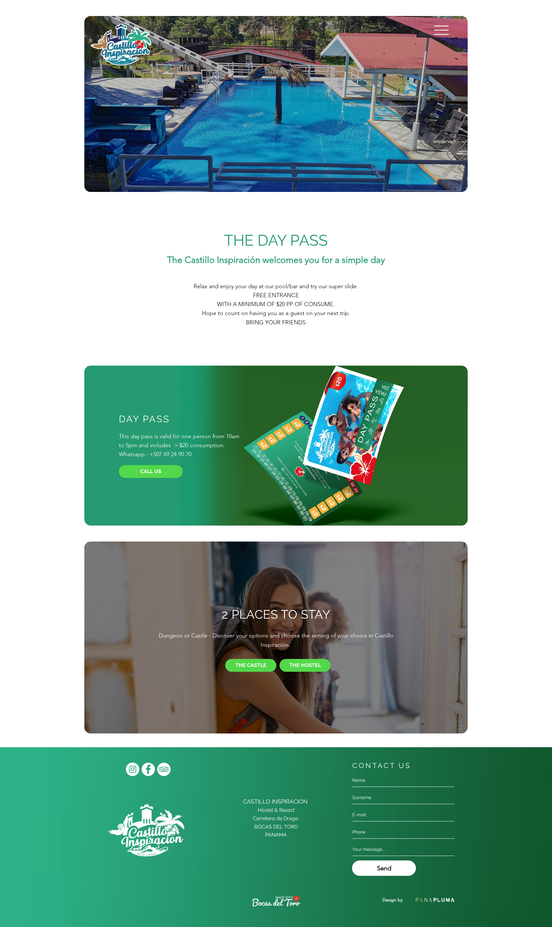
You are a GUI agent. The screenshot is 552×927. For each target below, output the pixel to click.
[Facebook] (148, 769)
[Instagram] (132, 769)
